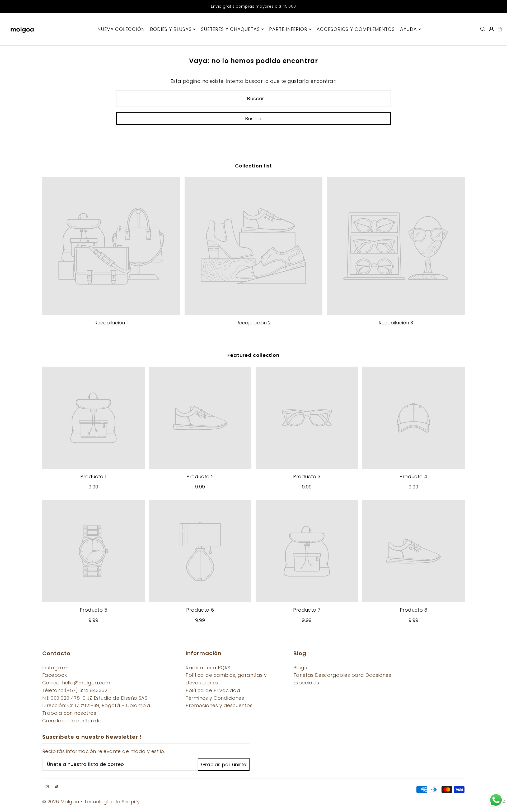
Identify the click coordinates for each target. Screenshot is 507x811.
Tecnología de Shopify (112, 801)
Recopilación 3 (396, 322)
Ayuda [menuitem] (408, 29)
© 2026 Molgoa (60, 801)
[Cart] (500, 29)
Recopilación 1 (111, 322)
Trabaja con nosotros (69, 713)
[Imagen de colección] (111, 246)
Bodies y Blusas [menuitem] (171, 29)
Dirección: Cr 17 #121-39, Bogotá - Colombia (96, 705)
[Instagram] (47, 786)
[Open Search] (482, 29)
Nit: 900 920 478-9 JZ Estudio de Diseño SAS (94, 698)
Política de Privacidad (213, 690)
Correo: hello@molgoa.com (76, 682)
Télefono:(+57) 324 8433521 (75, 690)
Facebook (54, 675)
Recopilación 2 (253, 322)
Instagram (55, 667)
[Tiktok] (56, 786)
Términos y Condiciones (215, 698)
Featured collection (253, 355)
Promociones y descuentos (219, 705)
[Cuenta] (491, 29)
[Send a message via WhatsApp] (496, 800)
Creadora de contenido (71, 720)
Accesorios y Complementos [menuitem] (356, 29)
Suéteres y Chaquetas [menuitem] (230, 29)
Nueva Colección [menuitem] (121, 29)
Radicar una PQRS (208, 667)
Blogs (300, 667)
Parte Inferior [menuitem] (288, 29)
